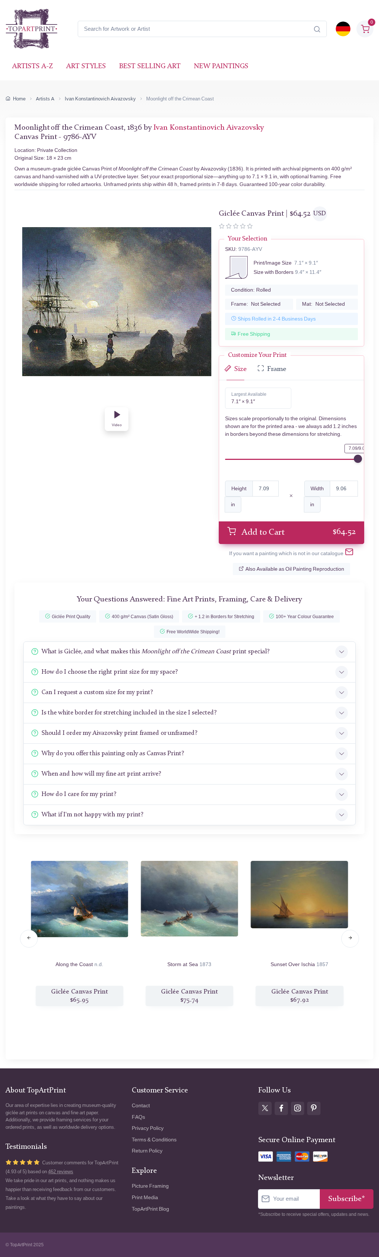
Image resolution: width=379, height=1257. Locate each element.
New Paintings (221, 66)
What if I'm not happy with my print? (92, 815)
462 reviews (60, 1171)
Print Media (145, 1197)
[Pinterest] (314, 1108)
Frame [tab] (276, 369)
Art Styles (86, 66)
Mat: (323, 304)
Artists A (45, 99)
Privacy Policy (148, 1128)
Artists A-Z (32, 66)
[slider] (358, 459)
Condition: (251, 290)
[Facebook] (281, 1108)
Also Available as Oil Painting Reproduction (294, 569)
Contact (141, 1105)
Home (19, 99)
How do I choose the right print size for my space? (109, 672)
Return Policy (147, 1151)
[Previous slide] (29, 939)
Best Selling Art (150, 66)
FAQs (138, 1117)
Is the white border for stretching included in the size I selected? (129, 713)
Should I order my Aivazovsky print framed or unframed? (119, 733)
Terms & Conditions (154, 1140)
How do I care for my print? (78, 794)
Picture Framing (150, 1186)
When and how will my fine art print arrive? (101, 774)
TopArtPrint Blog (150, 1209)
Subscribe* (346, 1199)
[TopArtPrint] (31, 28)
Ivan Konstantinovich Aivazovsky (100, 99)
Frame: (256, 304)
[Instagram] (297, 1108)
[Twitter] (265, 1108)
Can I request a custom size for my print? (97, 692)
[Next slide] (350, 939)
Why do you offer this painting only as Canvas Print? (112, 753)
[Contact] (349, 553)
